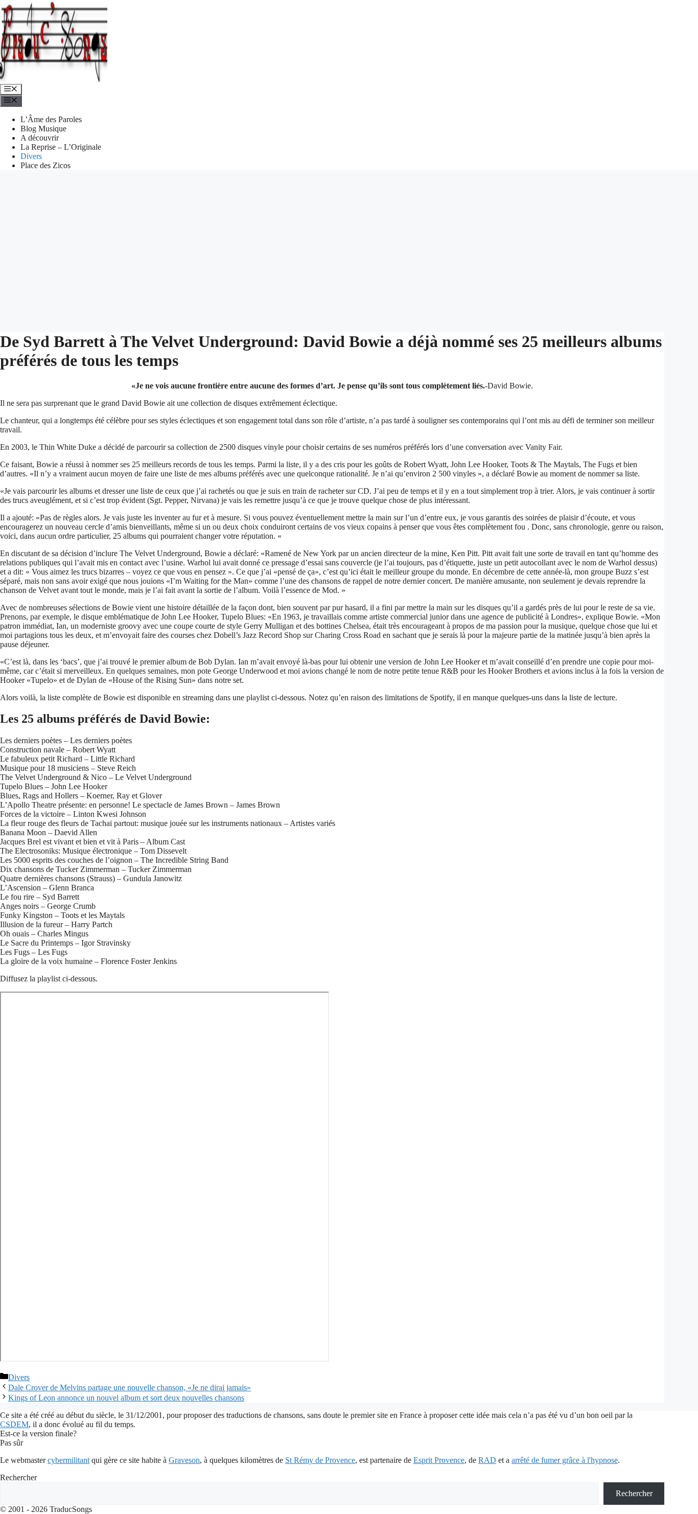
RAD (487, 1460)
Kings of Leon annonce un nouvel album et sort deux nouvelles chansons (126, 1397)
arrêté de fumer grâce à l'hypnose (564, 1460)
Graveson (184, 1460)
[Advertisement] (349, 250)
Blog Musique (43, 128)
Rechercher (18, 1477)
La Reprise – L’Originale (60, 147)
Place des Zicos (45, 165)
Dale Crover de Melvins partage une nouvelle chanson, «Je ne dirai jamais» (129, 1387)
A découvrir (39, 137)
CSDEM (14, 1424)
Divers (31, 156)
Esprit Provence (438, 1460)
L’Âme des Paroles (51, 119)
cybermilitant (68, 1460)
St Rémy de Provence (320, 1460)
